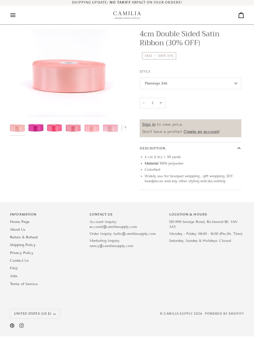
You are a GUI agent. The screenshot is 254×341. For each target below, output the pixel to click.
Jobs (14, 276)
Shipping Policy (22, 245)
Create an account (201, 131)
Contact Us (19, 260)
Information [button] (23, 214)
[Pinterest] (12, 325)
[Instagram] (21, 325)
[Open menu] (17, 15)
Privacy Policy (21, 253)
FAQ (14, 268)
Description (152, 148)
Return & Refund (23, 237)
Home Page (20, 222)
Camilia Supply (179, 313)
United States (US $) (33, 313)
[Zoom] (19, 108)
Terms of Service (24, 284)
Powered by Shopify (224, 313)
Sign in (149, 124)
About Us (17, 229)
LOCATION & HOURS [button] (188, 214)
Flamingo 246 (156, 83)
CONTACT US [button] (101, 214)
